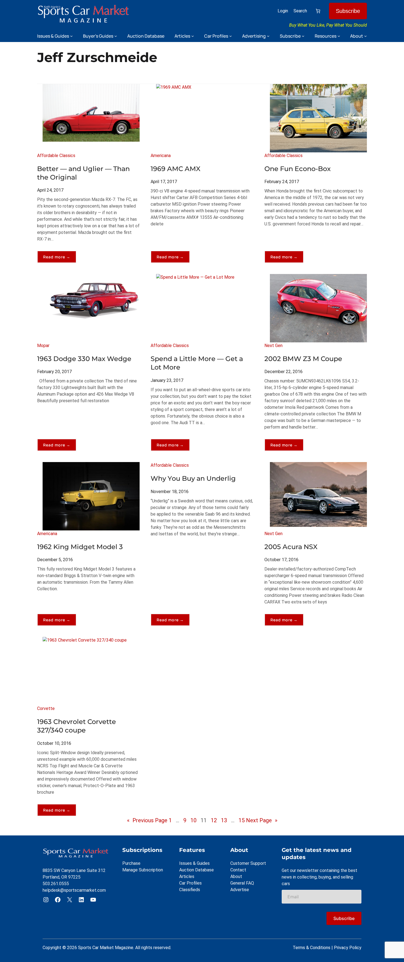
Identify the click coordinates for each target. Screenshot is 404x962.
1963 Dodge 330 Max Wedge (84, 359)
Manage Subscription (142, 869)
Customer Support (248, 863)
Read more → (59, 258)
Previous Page (147, 820)
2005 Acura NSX (290, 547)
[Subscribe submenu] (303, 36)
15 (242, 820)
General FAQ (242, 883)
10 (193, 820)
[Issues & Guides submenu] (71, 36)
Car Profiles (190, 883)
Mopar (43, 345)
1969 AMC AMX (175, 169)
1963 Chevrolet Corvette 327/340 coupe (76, 726)
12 (214, 820)
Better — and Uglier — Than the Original (83, 173)
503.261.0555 (56, 883)
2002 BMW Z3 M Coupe (303, 359)
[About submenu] (365, 36)
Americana (161, 155)
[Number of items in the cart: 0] (317, 10)
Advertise (239, 889)
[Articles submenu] (192, 36)
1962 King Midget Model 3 (80, 547)
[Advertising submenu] (268, 36)
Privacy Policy (347, 947)
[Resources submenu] (338, 36)
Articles (186, 876)
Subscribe (348, 11)
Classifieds (189, 889)
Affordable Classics (56, 155)
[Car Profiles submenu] (230, 36)
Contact (238, 869)
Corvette (46, 708)
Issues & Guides (194, 863)
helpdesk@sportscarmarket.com (74, 890)
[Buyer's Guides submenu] (115, 36)
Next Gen (273, 345)
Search (300, 10)
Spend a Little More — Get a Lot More (197, 363)
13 (224, 820)
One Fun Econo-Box (297, 169)
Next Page (261, 820)
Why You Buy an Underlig (193, 478)
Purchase (131, 863)
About (236, 876)
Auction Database (196, 869)
